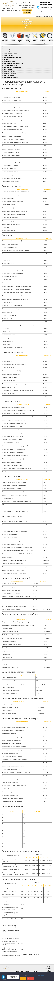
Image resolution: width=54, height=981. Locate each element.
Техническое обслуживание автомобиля (13, 63)
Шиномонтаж (50, 40)
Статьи (40, 968)
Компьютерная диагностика (11, 77)
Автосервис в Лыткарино (10, 73)
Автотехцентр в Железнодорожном (12, 67)
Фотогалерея (27, 23)
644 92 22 (45, 2)
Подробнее (41, 975)
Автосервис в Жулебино (9, 71)
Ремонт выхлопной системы (27, 42)
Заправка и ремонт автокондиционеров (42, 42)
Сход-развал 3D (8, 47)
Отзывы (27, 25)
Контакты (27, 30)
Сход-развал (5, 41)
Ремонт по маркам (27, 21)
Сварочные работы (20, 41)
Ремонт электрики (35, 41)
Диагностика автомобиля (10, 61)
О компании (35, 971)
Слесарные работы (12, 41)
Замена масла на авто (9, 75)
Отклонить (30, 978)
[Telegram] (38, 7)
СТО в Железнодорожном (10, 65)
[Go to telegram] (3, 977)
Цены (27, 28)
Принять (23, 978)
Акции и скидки (19, 971)
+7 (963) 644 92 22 (48, 967)
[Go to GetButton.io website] (3, 979)
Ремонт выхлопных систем (10, 53)
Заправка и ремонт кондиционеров (12, 57)
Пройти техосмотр (8, 69)
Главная (27, 19)
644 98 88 (45, 5)
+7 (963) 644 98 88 (48, 971)
